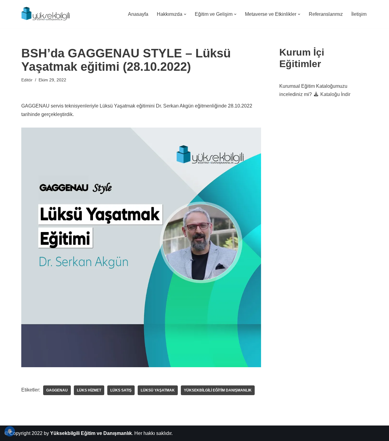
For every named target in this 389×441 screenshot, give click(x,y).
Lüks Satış (121, 390)
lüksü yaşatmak (158, 390)
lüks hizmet (89, 390)
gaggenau (57, 390)
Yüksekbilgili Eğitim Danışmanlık (218, 390)
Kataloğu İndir (334, 94)
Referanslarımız (326, 14)
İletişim (359, 14)
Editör (27, 79)
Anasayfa (138, 14)
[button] (185, 14)
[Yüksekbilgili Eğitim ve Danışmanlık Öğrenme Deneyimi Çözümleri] (47, 14)
